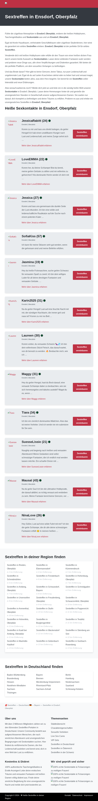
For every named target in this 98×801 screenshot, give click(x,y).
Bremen (39, 678)
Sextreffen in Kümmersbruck (72, 567)
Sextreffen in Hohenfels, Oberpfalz (18, 621)
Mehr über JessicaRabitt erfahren (37, 145)
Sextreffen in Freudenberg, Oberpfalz (48, 599)
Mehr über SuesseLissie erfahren (37, 467)
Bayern (39, 675)
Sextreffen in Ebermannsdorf (43, 567)
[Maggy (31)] (11, 374)
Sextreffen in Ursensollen (18, 598)
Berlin (68, 675)
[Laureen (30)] (12, 338)
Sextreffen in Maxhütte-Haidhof (17, 643)
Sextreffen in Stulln (44, 608)
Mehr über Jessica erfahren (34, 223)
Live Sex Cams (58, 736)
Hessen (10, 682)
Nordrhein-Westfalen (16, 685)
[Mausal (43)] (12, 481)
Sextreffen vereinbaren (82, 134)
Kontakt (68, 795)
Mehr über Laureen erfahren (34, 360)
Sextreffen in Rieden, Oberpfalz (16, 567)
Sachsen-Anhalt (43, 689)
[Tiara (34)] (11, 413)
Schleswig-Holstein (74, 689)
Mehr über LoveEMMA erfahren (36, 184)
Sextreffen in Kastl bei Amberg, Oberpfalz (17, 632)
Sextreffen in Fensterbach (47, 576)
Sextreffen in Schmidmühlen (14, 578)
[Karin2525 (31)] (12, 303)
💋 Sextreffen (10, 705)
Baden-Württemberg (16, 675)
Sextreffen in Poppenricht (77, 608)
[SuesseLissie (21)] (12, 444)
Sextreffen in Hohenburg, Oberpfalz (77, 578)
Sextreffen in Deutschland (62, 744)
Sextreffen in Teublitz (75, 619)
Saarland (70, 685)
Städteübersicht (58, 724)
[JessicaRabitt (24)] (12, 123)
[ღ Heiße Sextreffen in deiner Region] (22, 4)
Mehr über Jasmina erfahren (34, 287)
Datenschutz (77, 795)
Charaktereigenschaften (62, 728)
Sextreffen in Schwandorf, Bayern (47, 588)
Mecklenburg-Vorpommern (48, 682)
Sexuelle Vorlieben (59, 732)
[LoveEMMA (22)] (12, 161)
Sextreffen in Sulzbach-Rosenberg (76, 643)
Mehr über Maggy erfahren (34, 399)
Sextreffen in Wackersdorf (47, 630)
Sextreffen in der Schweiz (62, 752)
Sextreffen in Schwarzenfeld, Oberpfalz (77, 599)
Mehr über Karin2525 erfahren (35, 322)
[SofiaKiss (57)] (12, 238)
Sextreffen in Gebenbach (47, 641)
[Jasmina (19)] (12, 264)
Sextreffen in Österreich (61, 748)
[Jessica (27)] (12, 198)
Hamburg (70, 678)
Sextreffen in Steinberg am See (78, 632)
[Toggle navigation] (90, 4)
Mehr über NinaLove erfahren (35, 537)
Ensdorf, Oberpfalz (28, 124)
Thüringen (11, 693)
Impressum (88, 795)
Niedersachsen (72, 682)
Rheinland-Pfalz (43, 685)
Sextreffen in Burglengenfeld (43, 621)
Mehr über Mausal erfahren (34, 502)
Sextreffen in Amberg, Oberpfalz (16, 588)
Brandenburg (13, 678)
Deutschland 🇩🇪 (25, 705)
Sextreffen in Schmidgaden (78, 587)
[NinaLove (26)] (12, 517)
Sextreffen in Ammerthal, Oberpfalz (18, 610)
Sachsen (11, 689)
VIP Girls (55, 740)
